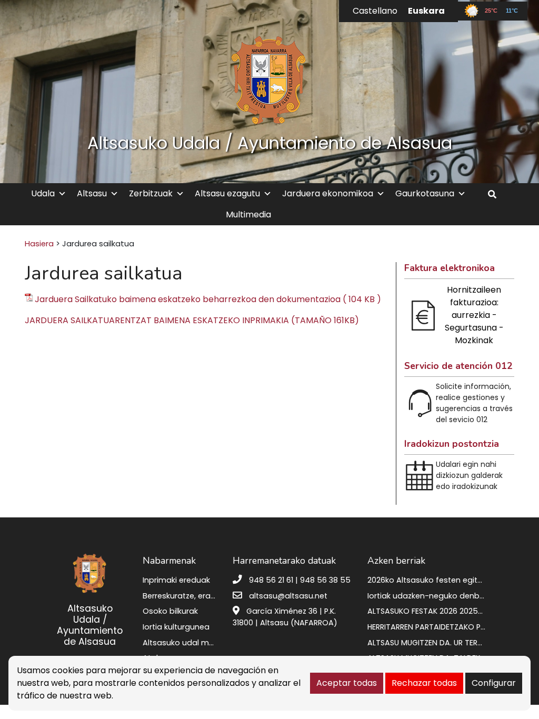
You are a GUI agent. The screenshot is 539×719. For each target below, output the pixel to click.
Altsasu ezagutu (227, 193)
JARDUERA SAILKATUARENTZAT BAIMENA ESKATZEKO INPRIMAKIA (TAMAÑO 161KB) (192, 320)
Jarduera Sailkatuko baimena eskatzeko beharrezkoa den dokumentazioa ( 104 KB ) (208, 299)
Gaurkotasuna (424, 193)
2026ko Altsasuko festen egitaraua (434, 580)
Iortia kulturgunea (176, 627)
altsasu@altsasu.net (288, 596)
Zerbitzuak (151, 193)
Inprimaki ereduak (176, 580)
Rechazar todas (424, 683)
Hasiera (39, 243)
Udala (43, 193)
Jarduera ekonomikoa (327, 193)
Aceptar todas (346, 683)
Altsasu (92, 193)
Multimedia (248, 214)
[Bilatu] (496, 194)
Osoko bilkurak (170, 611)
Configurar (494, 683)
